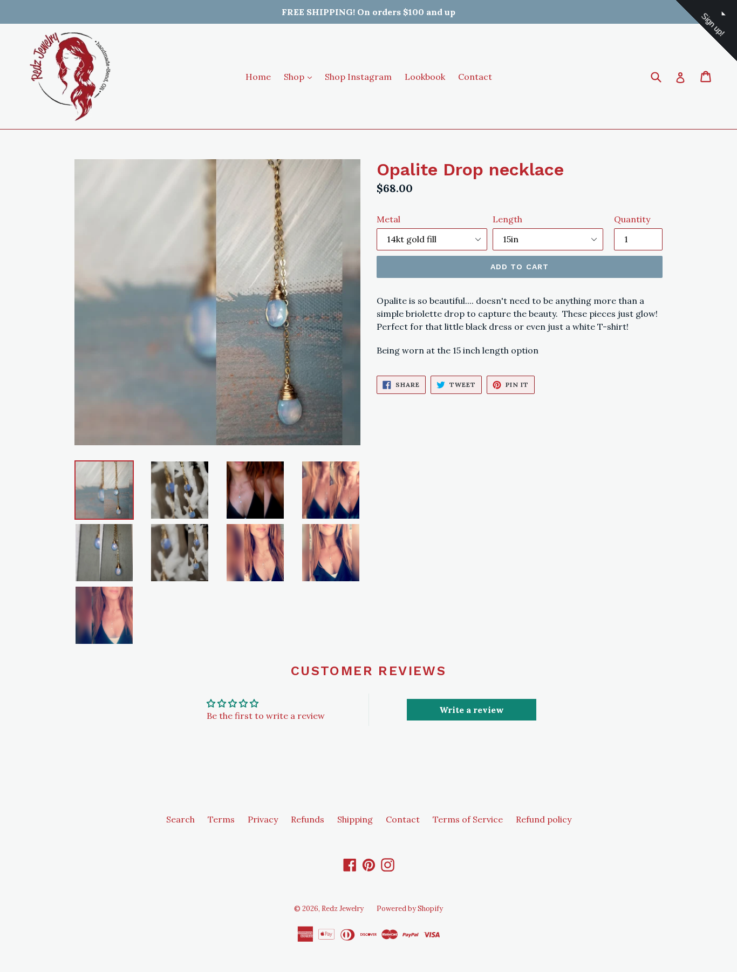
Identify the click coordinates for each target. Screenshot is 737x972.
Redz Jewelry (343, 908)
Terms (221, 819)
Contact (475, 76)
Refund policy (543, 819)
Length (507, 219)
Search (180, 819)
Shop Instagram (358, 76)
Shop (300, 76)
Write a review (471, 709)
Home (258, 76)
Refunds (307, 819)
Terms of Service (468, 819)
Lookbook (425, 76)
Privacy (263, 819)
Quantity (632, 219)
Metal (388, 219)
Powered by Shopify (410, 908)
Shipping (355, 819)
